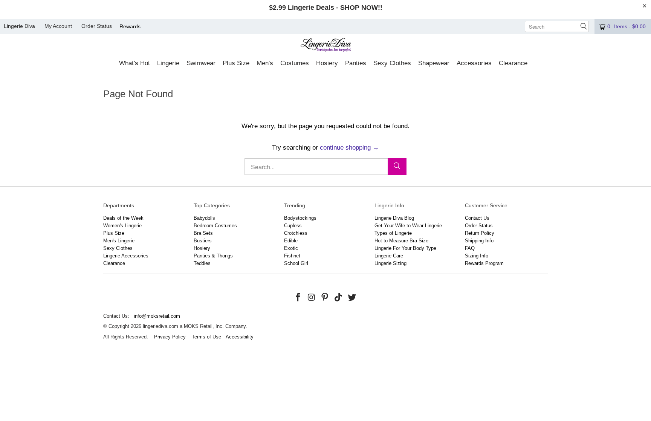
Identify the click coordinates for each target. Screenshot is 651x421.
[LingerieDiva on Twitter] (352, 298)
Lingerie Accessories (125, 256)
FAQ (470, 248)
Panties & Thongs (213, 256)
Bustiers (203, 240)
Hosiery (202, 248)
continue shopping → (349, 147)
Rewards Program (484, 263)
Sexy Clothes (118, 248)
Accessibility (240, 337)
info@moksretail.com (157, 316)
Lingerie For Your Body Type (405, 248)
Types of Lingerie (393, 233)
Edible (291, 240)
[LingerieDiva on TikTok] (338, 298)
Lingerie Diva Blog (394, 218)
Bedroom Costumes (215, 225)
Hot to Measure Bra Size (401, 240)
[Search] (397, 166)
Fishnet (292, 256)
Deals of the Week (123, 218)
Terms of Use (206, 337)
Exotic (291, 248)
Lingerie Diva (19, 26)
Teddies (202, 263)
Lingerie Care (388, 256)
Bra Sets (203, 233)
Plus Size (113, 233)
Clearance (114, 263)
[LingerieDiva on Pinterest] (325, 298)
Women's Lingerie (122, 225)
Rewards (130, 26)
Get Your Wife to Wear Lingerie (408, 225)
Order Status (96, 26)
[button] (134, 64)
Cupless (293, 225)
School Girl (296, 263)
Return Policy (479, 233)
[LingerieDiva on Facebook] (298, 298)
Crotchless (295, 233)
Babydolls (204, 218)
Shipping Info (479, 240)
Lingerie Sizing (390, 263)
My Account (58, 26)
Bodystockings (300, 218)
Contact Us (477, 218)
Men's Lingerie (118, 240)
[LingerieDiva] (325, 46)
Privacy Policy (170, 337)
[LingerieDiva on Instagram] (311, 298)
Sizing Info (476, 256)
